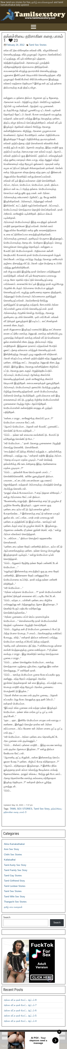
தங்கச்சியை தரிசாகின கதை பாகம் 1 (33, 38)
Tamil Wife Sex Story (14, 896)
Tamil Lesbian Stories (14, 886)
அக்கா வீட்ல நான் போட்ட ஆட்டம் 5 (20, 1015)
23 (15, 40)
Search (6, 917)
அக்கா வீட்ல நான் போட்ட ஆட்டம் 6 (20, 1010)
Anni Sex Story (11, 849)
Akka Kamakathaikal (14, 844)
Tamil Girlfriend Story (14, 880)
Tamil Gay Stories (13, 875)
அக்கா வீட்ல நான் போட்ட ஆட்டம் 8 (20, 1000)
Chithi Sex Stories (13, 854)
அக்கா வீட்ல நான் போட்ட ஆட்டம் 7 (20, 1005)
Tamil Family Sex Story (15, 870)
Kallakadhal (9, 859)
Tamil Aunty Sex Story (15, 865)
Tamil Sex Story (41, 808)
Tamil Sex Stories (38, 45)
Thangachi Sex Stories (15, 901)
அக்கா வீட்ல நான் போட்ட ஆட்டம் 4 (20, 1021)
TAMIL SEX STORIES (21, 808)
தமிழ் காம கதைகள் (13, 907)
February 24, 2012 (15, 45)
